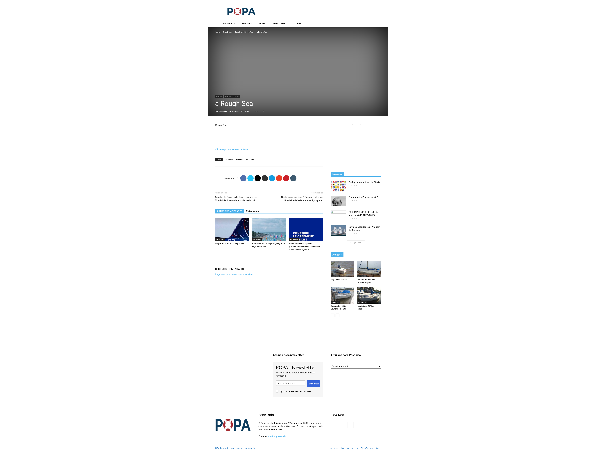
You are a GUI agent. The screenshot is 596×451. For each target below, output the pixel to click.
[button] (377, 23)
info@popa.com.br (277, 436)
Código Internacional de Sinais (364, 182)
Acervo (263, 23)
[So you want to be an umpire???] (232, 229)
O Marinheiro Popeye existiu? (363, 197)
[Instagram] (359, 23)
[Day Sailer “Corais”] (342, 269)
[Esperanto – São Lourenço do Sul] (342, 295)
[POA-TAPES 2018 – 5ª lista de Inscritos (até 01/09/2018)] (338, 216)
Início (217, 32)
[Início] (218, 23)
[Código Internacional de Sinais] (338, 186)
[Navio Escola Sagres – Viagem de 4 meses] (338, 230)
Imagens (247, 23)
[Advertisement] (324, 11)
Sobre (297, 23)
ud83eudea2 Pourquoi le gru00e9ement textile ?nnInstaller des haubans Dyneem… (304, 246)
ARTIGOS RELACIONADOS (229, 211)
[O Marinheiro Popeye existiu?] (338, 201)
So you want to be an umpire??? (229, 243)
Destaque (337, 174)
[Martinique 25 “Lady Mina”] (369, 295)
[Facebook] (354, 23)
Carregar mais (355, 242)
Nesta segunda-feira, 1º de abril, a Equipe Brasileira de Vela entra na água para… (302, 199)
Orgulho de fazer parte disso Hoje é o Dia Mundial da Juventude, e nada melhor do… (236, 199)
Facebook (227, 32)
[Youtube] (370, 23)
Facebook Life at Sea (244, 32)
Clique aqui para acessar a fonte (231, 149)
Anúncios (229, 23)
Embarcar (314, 383)
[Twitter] (365, 23)
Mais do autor (253, 211)
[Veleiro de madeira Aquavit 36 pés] (369, 269)
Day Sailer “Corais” (339, 279)
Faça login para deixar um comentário (234, 274)
